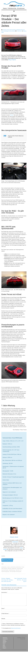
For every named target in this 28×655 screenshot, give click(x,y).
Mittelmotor (14, 568)
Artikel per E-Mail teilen (7, 559)
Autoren (4, 640)
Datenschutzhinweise (16, 628)
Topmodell (17, 570)
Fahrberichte (15, 541)
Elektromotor (18, 567)
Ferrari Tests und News (11, 29)
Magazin (4, 647)
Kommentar (4, 592)
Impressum (5, 637)
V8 (20, 570)
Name (3, 608)
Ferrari (11, 115)
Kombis (5, 549)
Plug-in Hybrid (12, 59)
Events (4, 646)
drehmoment (13, 567)
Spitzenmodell (20, 568)
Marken (4, 642)
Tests (4, 644)
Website (3, 618)
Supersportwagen (4, 570)
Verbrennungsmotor (5, 571)
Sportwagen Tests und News (9, 31)
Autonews (5, 29)
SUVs (21, 547)
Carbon (8, 567)
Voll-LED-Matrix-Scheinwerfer (15, 571)
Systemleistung (12, 570)
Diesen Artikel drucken (7, 560)
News (4, 645)
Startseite (4, 641)
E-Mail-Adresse (5, 613)
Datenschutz (5, 638)
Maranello (10, 568)
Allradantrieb (3, 567)
